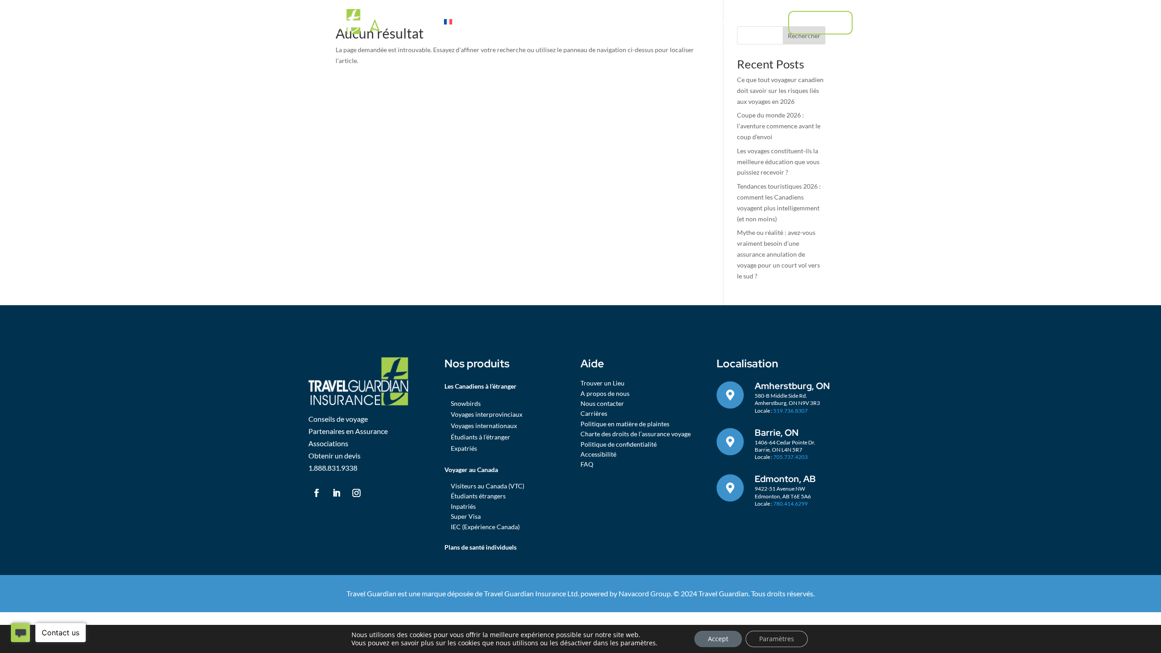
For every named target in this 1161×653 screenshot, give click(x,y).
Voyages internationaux (484, 425)
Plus (752, 21)
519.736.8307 (790, 410)
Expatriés (464, 448)
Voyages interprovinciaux (486, 414)
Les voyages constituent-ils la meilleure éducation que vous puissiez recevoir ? (778, 161)
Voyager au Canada (627, 21)
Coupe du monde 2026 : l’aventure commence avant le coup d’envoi (778, 126)
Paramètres (776, 638)
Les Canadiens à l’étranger (538, 21)
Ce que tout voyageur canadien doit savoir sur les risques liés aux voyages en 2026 (780, 90)
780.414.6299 (790, 503)
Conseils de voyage (706, 21)
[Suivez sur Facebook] (316, 493)
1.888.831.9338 (332, 467)
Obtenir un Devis (820, 22)
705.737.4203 (790, 456)
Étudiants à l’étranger (480, 437)
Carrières (593, 413)
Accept (718, 638)
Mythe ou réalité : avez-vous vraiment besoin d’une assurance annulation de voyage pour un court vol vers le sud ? (778, 254)
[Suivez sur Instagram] (356, 493)
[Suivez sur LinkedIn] (336, 493)
